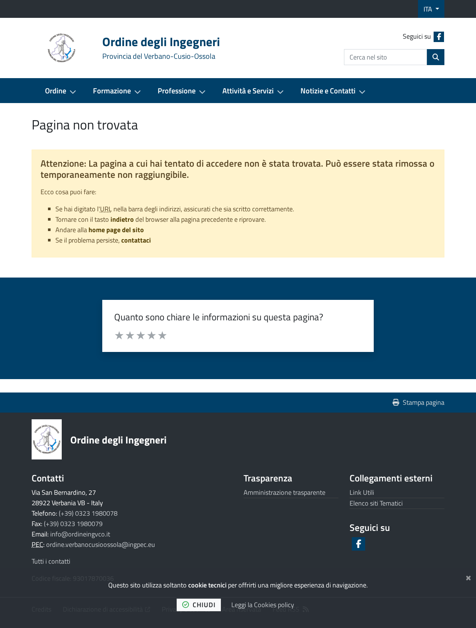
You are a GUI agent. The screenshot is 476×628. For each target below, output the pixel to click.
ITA (429, 9)
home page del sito (116, 230)
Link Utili (362, 492)
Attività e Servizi (248, 90)
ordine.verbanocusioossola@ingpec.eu (100, 544)
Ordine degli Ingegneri (118, 439)
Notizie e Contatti (328, 90)
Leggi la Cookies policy (262, 605)
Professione (177, 90)
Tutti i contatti (51, 561)
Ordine (55, 90)
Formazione (112, 90)
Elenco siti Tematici (376, 503)
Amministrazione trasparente (284, 492)
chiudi (204, 605)
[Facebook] (358, 544)
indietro (122, 219)
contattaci (136, 240)
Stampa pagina (423, 402)
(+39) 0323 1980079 (73, 524)
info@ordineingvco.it (80, 534)
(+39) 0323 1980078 (88, 513)
